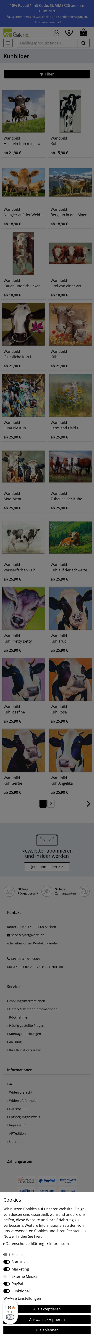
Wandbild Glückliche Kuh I (17, 354)
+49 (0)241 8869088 (25, 959)
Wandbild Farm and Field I (64, 425)
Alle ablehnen (47, 1330)
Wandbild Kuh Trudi (59, 638)
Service (13, 986)
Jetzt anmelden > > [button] (47, 866)
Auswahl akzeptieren (47, 1319)
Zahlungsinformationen (26, 1001)
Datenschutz (18, 1109)
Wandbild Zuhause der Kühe (66, 496)
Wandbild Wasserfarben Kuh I (20, 567)
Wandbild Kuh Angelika (62, 780)
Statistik (18, 1261)
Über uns (15, 1141)
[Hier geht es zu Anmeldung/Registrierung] (56, 32)
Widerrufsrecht (20, 1092)
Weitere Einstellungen (22, 1298)
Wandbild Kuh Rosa (59, 709)
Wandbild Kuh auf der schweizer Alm (70, 567)
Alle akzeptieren (47, 1309)
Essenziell (20, 1254)
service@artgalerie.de (27, 935)
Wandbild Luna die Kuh (15, 425)
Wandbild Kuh (59, 141)
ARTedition (17, 1133)
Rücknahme (17, 1017)
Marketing (20, 1269)
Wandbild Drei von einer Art (66, 283)
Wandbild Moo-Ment (12, 496)
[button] (47, 74)
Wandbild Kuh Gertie (13, 780)
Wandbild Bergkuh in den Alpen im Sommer (70, 212)
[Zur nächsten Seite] (89, 805)
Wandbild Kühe (59, 354)
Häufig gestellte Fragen (26, 1025)
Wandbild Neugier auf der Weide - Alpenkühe (23, 212)
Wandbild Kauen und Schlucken (22, 283)
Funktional (21, 1291)
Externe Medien (25, 1276)
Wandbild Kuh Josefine (14, 709)
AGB (12, 1084)
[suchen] (84, 43)
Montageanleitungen (24, 1034)
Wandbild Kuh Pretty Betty (18, 638)
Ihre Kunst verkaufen (24, 1050)
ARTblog (15, 1042)
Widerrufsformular (23, 1100)
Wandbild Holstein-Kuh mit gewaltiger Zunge (23, 141)
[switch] (10, 1317)
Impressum (17, 1125)
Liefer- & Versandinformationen (32, 1009)
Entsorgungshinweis (24, 1117)
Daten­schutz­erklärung (25, 1243)
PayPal (17, 1283)
